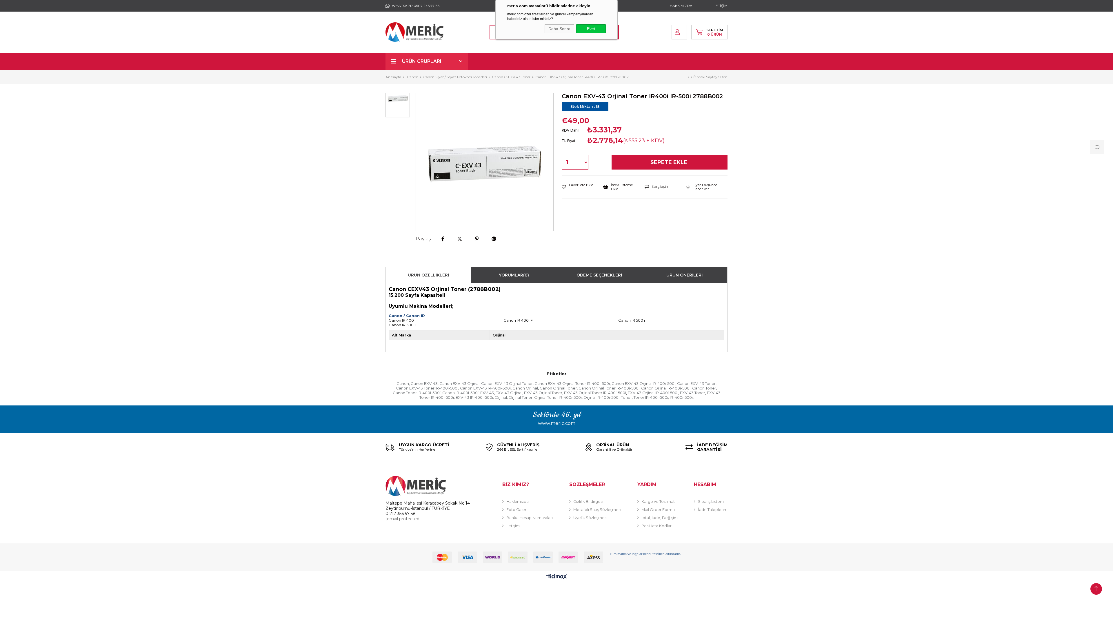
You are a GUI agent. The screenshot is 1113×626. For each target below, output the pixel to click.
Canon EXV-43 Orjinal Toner (507, 383)
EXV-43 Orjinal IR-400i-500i (653, 392)
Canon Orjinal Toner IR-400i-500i (609, 388)
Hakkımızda (517, 501)
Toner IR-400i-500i (651, 397)
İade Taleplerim (713, 509)
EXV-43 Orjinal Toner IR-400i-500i (595, 392)
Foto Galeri (516, 509)
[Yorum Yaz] (1097, 147)
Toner (626, 397)
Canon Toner (704, 388)
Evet (591, 28)
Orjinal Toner (520, 397)
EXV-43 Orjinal (509, 392)
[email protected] (403, 518)
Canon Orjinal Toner (558, 388)
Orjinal (501, 397)
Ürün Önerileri (684, 275)
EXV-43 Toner (692, 392)
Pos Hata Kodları (656, 525)
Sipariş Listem (711, 501)
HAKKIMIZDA (681, 5)
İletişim (513, 525)
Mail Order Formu (658, 509)
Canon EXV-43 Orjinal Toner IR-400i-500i (572, 383)
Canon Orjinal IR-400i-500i (665, 388)
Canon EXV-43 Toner (696, 383)
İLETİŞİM (720, 5)
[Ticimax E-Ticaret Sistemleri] (556, 577)
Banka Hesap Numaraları (529, 517)
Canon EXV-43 (424, 383)
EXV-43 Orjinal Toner (543, 392)
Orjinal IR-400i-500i (601, 397)
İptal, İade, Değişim (659, 517)
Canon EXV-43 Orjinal (459, 383)
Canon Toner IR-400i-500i (417, 392)
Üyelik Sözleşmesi (590, 517)
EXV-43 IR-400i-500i (474, 397)
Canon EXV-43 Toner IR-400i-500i (427, 388)
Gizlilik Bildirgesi (588, 501)
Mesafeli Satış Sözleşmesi (597, 509)
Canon (403, 383)
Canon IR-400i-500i (460, 392)
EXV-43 (487, 392)
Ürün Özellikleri (428, 275)
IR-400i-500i (681, 397)
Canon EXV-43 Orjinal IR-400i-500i (643, 383)
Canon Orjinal (525, 388)
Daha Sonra (559, 28)
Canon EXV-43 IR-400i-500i (485, 388)
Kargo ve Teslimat (658, 501)
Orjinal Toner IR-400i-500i (558, 397)
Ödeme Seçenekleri (599, 275)
